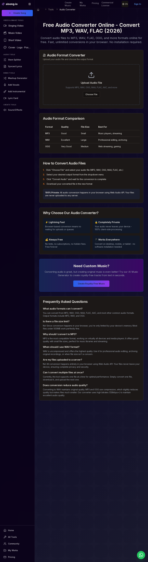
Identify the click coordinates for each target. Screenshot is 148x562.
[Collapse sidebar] (29, 4)
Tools (51, 9)
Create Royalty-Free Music (91, 283)
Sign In (137, 4)
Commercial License (107, 4)
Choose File (91, 94)
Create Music (68, 4)
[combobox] (125, 4)
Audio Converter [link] (67, 9)
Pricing (95, 3)
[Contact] (141, 555)
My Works (83, 4)
